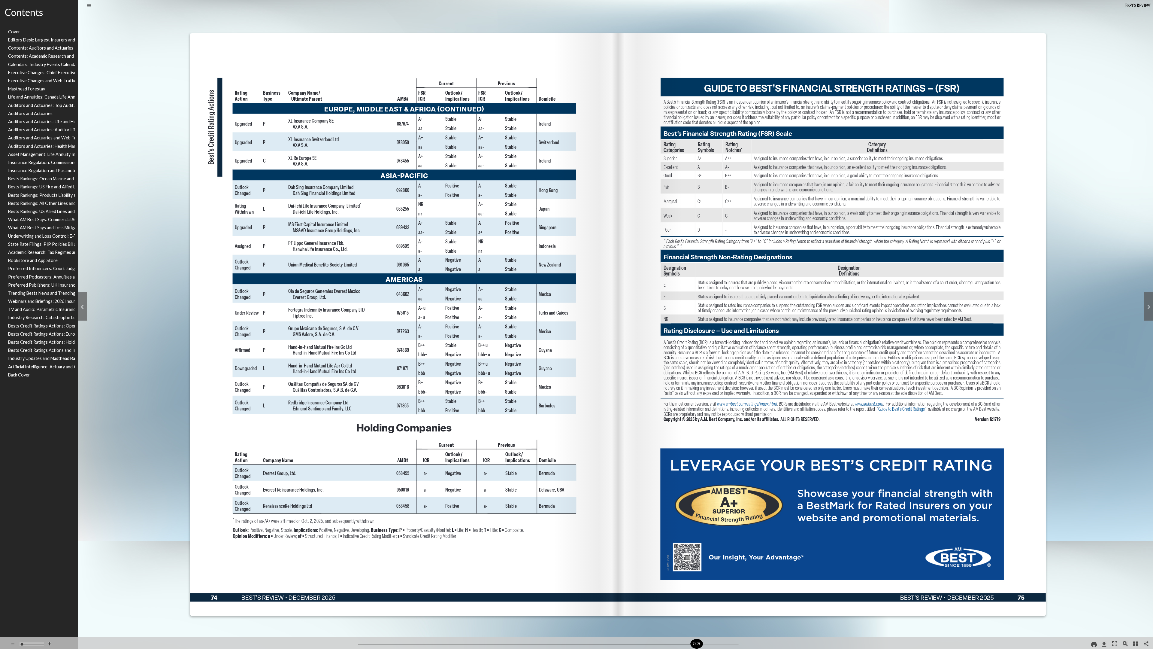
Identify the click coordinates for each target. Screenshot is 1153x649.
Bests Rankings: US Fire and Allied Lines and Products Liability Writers (41, 186)
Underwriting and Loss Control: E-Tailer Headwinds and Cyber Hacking (41, 236)
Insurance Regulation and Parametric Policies (41, 170)
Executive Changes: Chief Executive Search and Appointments (41, 72)
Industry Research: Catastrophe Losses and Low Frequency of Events (41, 317)
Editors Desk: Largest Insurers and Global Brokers (41, 39)
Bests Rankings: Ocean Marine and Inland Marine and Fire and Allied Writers (41, 178)
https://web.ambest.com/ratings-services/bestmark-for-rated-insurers (832, 450)
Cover (14, 31)
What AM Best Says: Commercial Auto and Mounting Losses (41, 219)
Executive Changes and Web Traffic (41, 80)
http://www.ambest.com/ (872, 406)
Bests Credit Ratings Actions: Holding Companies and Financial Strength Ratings (41, 342)
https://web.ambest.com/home (907, 545)
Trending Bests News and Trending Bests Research (41, 293)
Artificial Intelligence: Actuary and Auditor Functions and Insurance (41, 366)
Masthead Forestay (26, 88)
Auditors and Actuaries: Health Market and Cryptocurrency (41, 146)
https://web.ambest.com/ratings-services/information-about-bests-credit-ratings (902, 421)
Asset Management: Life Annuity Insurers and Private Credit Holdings (41, 154)
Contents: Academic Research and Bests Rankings (41, 56)
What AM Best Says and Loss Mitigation (41, 227)
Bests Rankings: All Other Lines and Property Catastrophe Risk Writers (41, 203)
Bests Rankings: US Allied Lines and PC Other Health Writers (41, 211)
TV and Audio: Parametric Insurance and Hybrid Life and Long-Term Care (41, 309)
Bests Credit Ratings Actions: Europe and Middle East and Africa (41, 334)
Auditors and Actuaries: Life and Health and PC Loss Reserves (41, 121)
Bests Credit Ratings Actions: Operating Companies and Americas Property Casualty (41, 325)
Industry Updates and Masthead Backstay (41, 358)
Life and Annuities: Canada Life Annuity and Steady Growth (41, 96)
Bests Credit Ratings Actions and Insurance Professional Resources (41, 350)
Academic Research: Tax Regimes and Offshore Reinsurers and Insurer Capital (41, 252)
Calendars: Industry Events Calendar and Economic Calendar (41, 64)
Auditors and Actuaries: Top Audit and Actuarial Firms (41, 105)
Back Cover (19, 374)
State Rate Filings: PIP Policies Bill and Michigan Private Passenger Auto (41, 244)
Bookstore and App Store (33, 260)
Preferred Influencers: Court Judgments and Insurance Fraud (41, 268)
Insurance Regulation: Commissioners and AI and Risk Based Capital (41, 162)
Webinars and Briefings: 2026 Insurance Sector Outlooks (41, 301)
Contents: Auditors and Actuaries (40, 47)
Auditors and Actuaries (30, 113)
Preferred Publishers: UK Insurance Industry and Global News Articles (41, 285)
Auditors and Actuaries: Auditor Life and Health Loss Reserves (41, 129)
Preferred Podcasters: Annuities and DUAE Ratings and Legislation (41, 276)
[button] (89, 6)
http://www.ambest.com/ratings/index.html (750, 406)
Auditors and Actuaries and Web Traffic (41, 137)
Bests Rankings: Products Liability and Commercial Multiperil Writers (41, 195)
